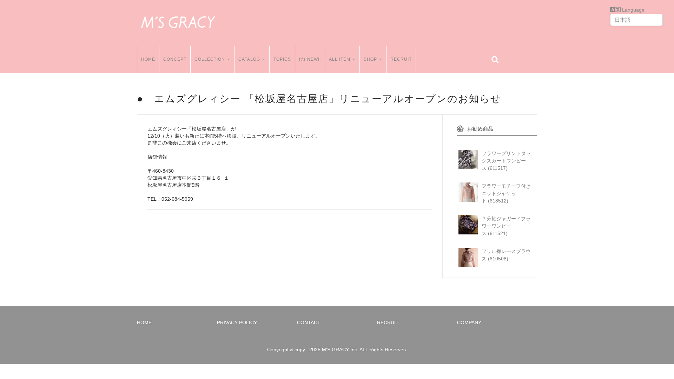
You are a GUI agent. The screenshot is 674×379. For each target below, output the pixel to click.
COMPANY (469, 322)
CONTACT (309, 322)
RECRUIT (401, 59)
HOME (148, 59)
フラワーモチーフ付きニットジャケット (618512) (506, 193)
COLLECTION (209, 59)
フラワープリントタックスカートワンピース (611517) (506, 161)
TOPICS (282, 59)
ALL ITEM (339, 59)
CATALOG (249, 59)
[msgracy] (178, 21)
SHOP (370, 59)
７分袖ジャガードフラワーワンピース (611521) (506, 226)
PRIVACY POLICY (237, 322)
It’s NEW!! (310, 59)
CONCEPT (174, 59)
